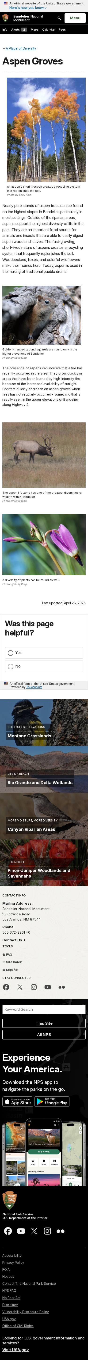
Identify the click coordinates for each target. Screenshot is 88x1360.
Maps (34, 29)
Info (5, 29)
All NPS (44, 1034)
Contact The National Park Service (29, 1283)
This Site (44, 1023)
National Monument (28, 18)
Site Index (13, 962)
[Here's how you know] (44, 6)
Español (12, 969)
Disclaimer (10, 1305)
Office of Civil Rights (18, 1326)
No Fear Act (11, 1298)
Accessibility (11, 1255)
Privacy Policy (13, 1262)
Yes (18, 652)
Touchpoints (34, 687)
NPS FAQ (9, 1290)
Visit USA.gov (15, 1349)
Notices (8, 1276)
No (18, 666)
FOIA (6, 1269)
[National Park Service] (5, 18)
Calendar (48, 29)
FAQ (8, 954)
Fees (62, 29)
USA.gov (9, 1319)
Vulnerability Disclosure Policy (25, 1312)
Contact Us (12, 940)
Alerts (18, 29)
